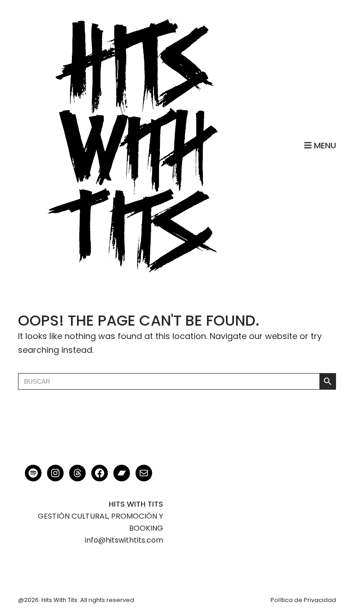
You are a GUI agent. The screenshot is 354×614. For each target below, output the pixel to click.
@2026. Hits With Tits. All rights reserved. (77, 600)
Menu (324, 145)
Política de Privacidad (303, 600)
